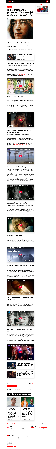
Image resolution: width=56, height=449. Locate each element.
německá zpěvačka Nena (23, 74)
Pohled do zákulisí (37, 423)
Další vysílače (12, 430)
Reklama (19, 438)
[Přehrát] (47, 1)
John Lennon (20, 389)
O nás (25, 437)
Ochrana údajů (26, 436)
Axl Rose (14, 389)
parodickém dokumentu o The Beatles (20, 144)
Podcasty (19, 437)
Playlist (19, 436)
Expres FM (32, 427)
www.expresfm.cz (44, 427)
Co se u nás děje (46, 423)
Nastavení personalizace (10, 446)
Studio (38, 4)
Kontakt (19, 439)
